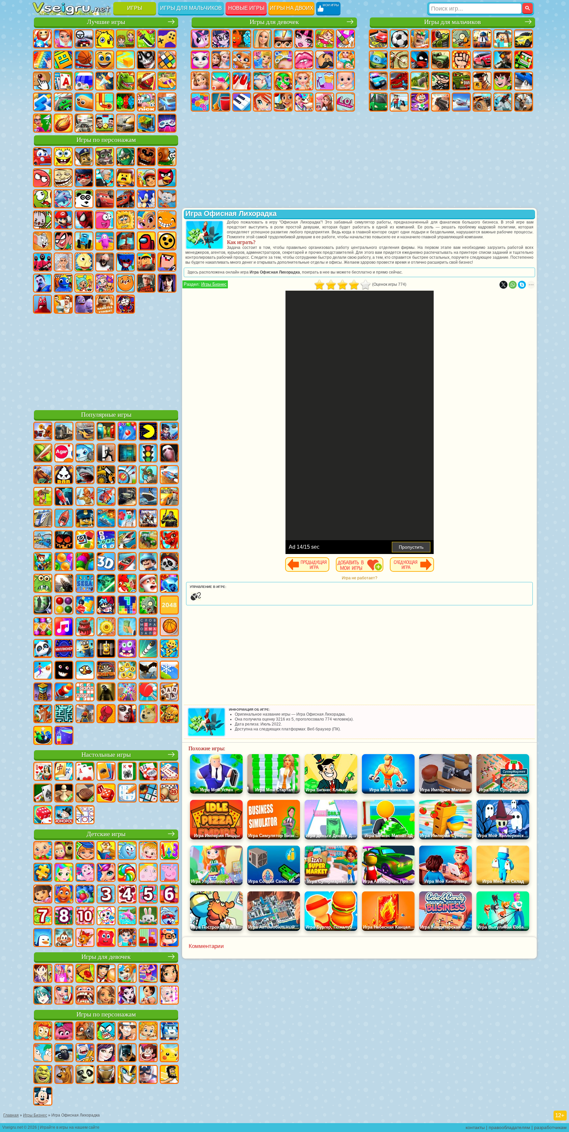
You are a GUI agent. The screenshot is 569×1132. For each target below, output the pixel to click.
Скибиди (63, 304)
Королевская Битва (482, 38)
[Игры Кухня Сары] (43, 974)
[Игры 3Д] (106, 562)
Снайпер (502, 59)
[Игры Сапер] (148, 793)
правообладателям (509, 1127)
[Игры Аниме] (43, 996)
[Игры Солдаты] (148, 562)
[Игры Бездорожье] (127, 497)
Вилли (42, 156)
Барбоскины (166, 198)
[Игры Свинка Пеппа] (169, 873)
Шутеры (399, 102)
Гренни (104, 262)
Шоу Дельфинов (63, 198)
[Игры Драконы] (169, 540)
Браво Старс (166, 240)
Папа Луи (324, 59)
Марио (63, 219)
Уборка (220, 102)
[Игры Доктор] (127, 519)
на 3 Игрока (125, 102)
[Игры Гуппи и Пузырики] (148, 1031)
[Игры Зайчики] (148, 916)
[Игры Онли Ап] (85, 714)
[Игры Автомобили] (85, 432)
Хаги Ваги (125, 262)
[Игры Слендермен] (169, 453)
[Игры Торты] (85, 627)
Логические (166, 59)
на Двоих (125, 38)
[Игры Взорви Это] (85, 453)
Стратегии (419, 38)
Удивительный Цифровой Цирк (125, 304)
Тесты (283, 38)
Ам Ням (42, 198)
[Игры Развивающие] (85, 851)
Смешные (104, 59)
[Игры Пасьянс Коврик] (43, 793)
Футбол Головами (104, 123)
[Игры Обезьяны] (64, 938)
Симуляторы (84, 38)
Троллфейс (63, 177)
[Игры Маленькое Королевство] (148, 873)
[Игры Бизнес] (127, 627)
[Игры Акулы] (85, 475)
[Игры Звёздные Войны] (106, 584)
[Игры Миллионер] (64, 649)
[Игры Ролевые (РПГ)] (169, 432)
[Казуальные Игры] (127, 692)
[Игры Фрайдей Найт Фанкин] (106, 605)
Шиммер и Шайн (146, 219)
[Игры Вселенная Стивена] (148, 1053)
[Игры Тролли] (64, 1031)
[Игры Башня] (43, 692)
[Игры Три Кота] (85, 938)
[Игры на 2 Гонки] (169, 475)
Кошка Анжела (200, 59)
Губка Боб (63, 156)
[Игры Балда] (169, 692)
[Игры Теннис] (148, 692)
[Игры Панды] (43, 649)
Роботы (523, 59)
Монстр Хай (303, 38)
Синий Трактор (84, 240)
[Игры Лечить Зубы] (85, 996)
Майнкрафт (502, 38)
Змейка (84, 102)
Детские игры (106, 833)
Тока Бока (84, 283)
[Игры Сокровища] (43, 627)
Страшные (146, 59)
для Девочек (63, 38)
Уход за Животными (303, 102)
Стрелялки (440, 102)
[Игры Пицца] (85, 974)
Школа (42, 123)
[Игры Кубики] (85, 540)
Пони (200, 38)
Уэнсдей (166, 283)
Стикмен (419, 59)
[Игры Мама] (148, 996)
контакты (475, 1127)
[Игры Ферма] (127, 584)
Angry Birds (166, 177)
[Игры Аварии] (43, 540)
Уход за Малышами (345, 81)
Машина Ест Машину (461, 81)
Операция (262, 81)
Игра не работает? (359, 578)
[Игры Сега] (85, 584)
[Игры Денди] (106, 649)
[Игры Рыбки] (64, 894)
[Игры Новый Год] (148, 584)
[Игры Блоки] (85, 605)
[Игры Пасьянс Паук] (127, 772)
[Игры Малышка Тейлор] (127, 938)
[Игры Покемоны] (169, 1053)
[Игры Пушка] (64, 692)
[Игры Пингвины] (43, 938)
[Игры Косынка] (106, 772)
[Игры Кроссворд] (106, 540)
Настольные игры (106, 754)
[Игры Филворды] (148, 627)
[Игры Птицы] (148, 671)
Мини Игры (166, 81)
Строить (146, 123)
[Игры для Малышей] (43, 851)
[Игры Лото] (169, 793)
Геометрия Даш (63, 59)
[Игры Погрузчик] (106, 475)
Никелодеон (146, 102)
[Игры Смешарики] (127, 851)
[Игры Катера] (127, 562)
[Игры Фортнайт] (148, 519)
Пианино (241, 102)
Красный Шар (42, 177)
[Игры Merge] (43, 736)
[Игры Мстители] (148, 1075)
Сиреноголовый (125, 240)
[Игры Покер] (148, 772)
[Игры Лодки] (64, 519)
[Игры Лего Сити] (85, 519)
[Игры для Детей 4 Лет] (127, 894)
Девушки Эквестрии (220, 38)
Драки (461, 59)
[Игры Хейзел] (148, 851)
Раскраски (345, 38)
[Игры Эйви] (106, 996)
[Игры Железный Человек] (106, 1075)
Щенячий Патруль (84, 156)
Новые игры (246, 8)
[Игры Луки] (127, 475)
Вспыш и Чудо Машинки (125, 198)
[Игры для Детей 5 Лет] (148, 894)
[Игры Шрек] (43, 1075)
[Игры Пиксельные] (43, 562)
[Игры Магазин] (64, 974)
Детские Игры (104, 38)
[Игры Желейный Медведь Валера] (106, 938)
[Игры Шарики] (64, 562)
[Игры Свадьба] (64, 996)
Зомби (461, 38)
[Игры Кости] (43, 815)
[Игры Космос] (64, 497)
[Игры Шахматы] (64, 793)
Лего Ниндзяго (125, 156)
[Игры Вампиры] (127, 714)
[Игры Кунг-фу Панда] (85, 1075)
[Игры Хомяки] (169, 938)
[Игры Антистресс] (169, 649)
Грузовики (440, 59)
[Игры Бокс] (106, 714)
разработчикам (550, 1127)
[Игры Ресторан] (106, 974)
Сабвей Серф (146, 177)
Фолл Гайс (104, 240)
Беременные (345, 59)
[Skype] (522, 285)
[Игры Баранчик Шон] (64, 1053)
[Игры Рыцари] (169, 714)
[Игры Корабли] (148, 497)
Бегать (419, 102)
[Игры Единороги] (106, 873)
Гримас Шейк (84, 304)
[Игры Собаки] (127, 974)
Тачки (104, 198)
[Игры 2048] (169, 605)
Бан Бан (42, 304)
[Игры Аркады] (148, 432)
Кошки (241, 59)
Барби (262, 38)
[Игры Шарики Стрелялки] (127, 432)
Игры (134, 8)
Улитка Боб (166, 156)
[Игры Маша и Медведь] (64, 851)
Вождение (84, 123)
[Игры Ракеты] (148, 649)
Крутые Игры (166, 102)
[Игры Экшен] (43, 432)
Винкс (262, 102)
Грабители (440, 81)
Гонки (482, 59)
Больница (220, 81)
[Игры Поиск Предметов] (43, 605)
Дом (324, 102)
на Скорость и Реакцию (42, 102)
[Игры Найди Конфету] (127, 873)
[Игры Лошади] (43, 475)
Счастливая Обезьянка (166, 219)
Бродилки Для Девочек (324, 38)
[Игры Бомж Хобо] (169, 1075)
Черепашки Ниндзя (378, 59)
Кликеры (42, 81)
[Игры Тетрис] (127, 605)
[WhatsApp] (513, 285)
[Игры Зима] (169, 671)
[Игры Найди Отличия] (148, 938)
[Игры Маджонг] (64, 772)
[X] (503, 285)
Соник (146, 198)
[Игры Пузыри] (85, 894)
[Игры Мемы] (148, 714)
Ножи (104, 81)
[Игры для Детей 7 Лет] (43, 916)
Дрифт (523, 81)
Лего (125, 177)
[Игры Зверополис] (85, 1031)
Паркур (502, 102)
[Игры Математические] (169, 851)
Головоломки (104, 102)
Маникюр (241, 81)
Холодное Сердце (220, 59)
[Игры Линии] (64, 605)
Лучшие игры (106, 21)
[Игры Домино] (169, 772)
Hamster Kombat (104, 304)
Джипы (482, 102)
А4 (63, 262)
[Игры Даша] (43, 894)
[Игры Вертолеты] (106, 497)
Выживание (419, 81)
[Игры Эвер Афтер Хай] (127, 996)
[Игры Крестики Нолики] (85, 815)
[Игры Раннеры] (85, 649)
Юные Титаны (63, 240)
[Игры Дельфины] (127, 916)
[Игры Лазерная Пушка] (43, 584)
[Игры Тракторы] (148, 540)
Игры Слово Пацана (146, 283)
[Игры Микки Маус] (43, 1097)
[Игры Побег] (106, 453)
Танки (440, 38)
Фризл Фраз (104, 219)
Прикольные (146, 81)
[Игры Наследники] (106, 1053)
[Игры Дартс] (106, 671)
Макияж (283, 81)
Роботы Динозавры (399, 81)
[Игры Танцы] (148, 974)
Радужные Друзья (63, 283)
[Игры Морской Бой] (106, 519)
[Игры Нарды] (106, 793)
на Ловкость (146, 38)
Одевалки (262, 59)
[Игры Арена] (85, 497)
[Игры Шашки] (85, 793)
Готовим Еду (283, 102)
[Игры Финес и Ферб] (43, 1053)
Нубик (166, 262)
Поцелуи (303, 59)
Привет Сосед (42, 283)
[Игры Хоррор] (64, 671)
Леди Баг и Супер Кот (84, 177)
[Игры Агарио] (64, 453)
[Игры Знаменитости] (169, 996)
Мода (324, 81)
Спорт (84, 59)
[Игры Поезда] (43, 519)
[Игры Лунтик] (85, 873)
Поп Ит (42, 59)
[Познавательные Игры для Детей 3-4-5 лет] (106, 851)
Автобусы (378, 102)
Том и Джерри (42, 240)
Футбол (399, 38)
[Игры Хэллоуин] (64, 540)
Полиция (378, 81)
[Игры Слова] (127, 671)
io (125, 59)
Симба (125, 283)
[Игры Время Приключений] (85, 1053)
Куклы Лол (345, 102)
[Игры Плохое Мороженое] (64, 475)
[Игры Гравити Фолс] (127, 1031)
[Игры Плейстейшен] (43, 714)
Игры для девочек (274, 21)
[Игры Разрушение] (106, 627)
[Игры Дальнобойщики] (64, 432)
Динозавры (125, 81)
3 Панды (84, 198)
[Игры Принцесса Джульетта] (64, 873)
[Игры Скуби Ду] (64, 1075)
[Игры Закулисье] (106, 692)
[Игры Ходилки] (43, 671)
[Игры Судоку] (127, 793)
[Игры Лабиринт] (64, 714)
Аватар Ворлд (104, 283)
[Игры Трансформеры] (127, 1075)
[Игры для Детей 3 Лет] (106, 894)
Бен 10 (502, 81)
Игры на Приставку (166, 123)
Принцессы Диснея (303, 81)
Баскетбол (63, 123)
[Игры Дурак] (43, 772)
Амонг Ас (146, 240)
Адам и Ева (125, 219)
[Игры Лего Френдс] (169, 974)
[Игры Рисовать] (106, 916)
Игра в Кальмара (42, 262)
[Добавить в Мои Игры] (359, 564)
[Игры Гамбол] (106, 1031)
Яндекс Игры (166, 38)
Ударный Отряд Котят (42, 219)
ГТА (482, 81)
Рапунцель (200, 81)
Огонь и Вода (241, 38)
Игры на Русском (84, 81)
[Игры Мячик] (169, 627)
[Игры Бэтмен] (127, 1053)
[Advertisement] (106, 361)
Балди (84, 262)
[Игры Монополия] (64, 815)
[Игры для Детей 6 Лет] (169, 894)
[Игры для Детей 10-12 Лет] (85, 916)
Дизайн (200, 102)
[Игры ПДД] (148, 453)
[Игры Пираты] (169, 562)
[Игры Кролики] (169, 916)
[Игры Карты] (85, 772)
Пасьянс (63, 81)
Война (125, 123)
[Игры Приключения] (43, 497)
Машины (523, 38)
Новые (42, 38)
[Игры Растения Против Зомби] (148, 605)
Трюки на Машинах (63, 102)
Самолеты (461, 102)
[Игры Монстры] (127, 649)
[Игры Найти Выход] (127, 453)
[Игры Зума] (85, 562)
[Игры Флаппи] (85, 671)
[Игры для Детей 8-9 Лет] (64, 916)
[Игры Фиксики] (43, 1031)
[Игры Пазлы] (43, 873)
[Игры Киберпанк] (169, 519)
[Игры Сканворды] (85, 692)
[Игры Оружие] (64, 584)
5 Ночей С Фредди (146, 156)
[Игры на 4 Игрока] (106, 432)
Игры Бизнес (214, 284)
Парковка (378, 38)
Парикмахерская (283, 59)
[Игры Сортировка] (64, 736)
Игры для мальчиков (191, 8)
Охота (523, 102)
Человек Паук (84, 219)
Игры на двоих (291, 8)
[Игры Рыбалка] (127, 540)
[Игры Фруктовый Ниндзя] (43, 453)
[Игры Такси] (169, 497)
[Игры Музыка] (64, 627)
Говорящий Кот (104, 156)
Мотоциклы (399, 59)
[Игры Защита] (148, 475)
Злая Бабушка (104, 177)
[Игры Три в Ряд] (169, 584)
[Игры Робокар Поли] (169, 1031)
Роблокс (146, 262)
